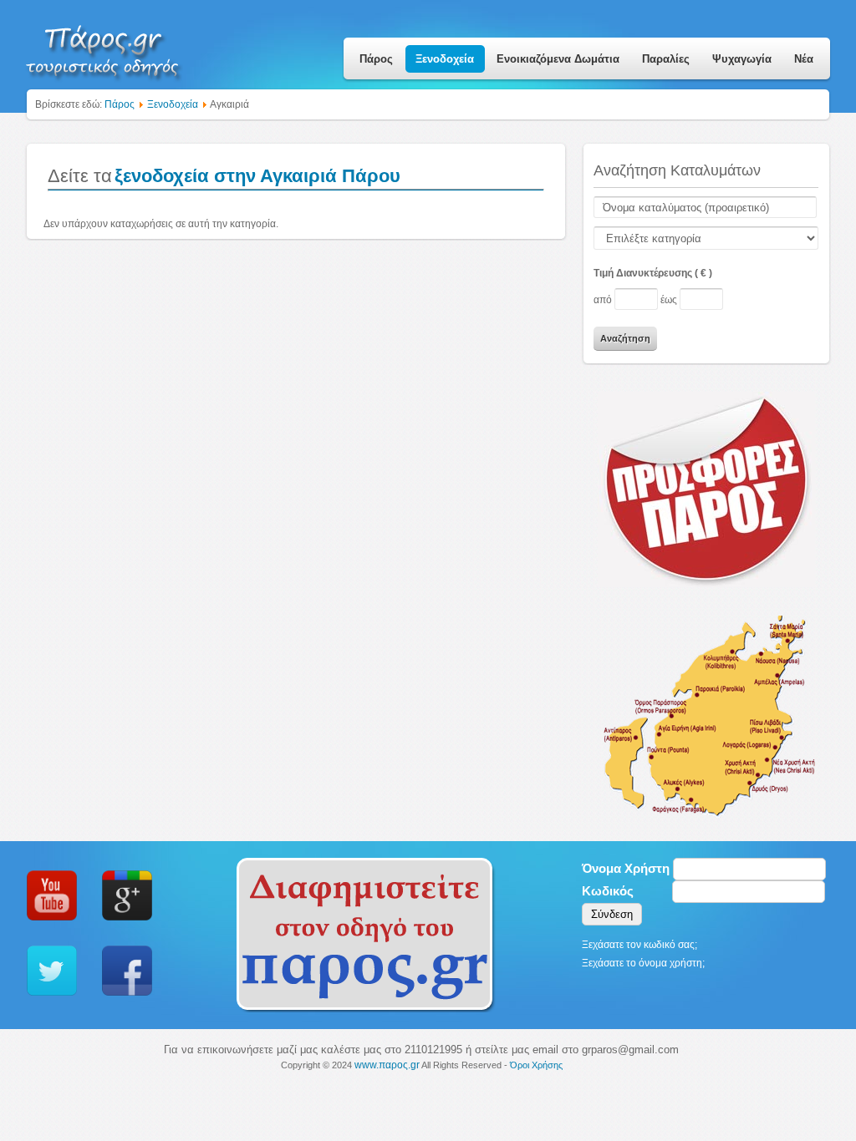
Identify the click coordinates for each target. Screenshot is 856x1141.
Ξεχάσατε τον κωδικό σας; (639, 945)
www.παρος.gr (387, 1065)
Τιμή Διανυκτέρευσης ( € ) (653, 273)
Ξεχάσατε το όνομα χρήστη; (643, 963)
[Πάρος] (103, 46)
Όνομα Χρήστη (626, 868)
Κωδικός (608, 891)
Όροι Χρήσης (536, 1065)
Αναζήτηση (625, 338)
